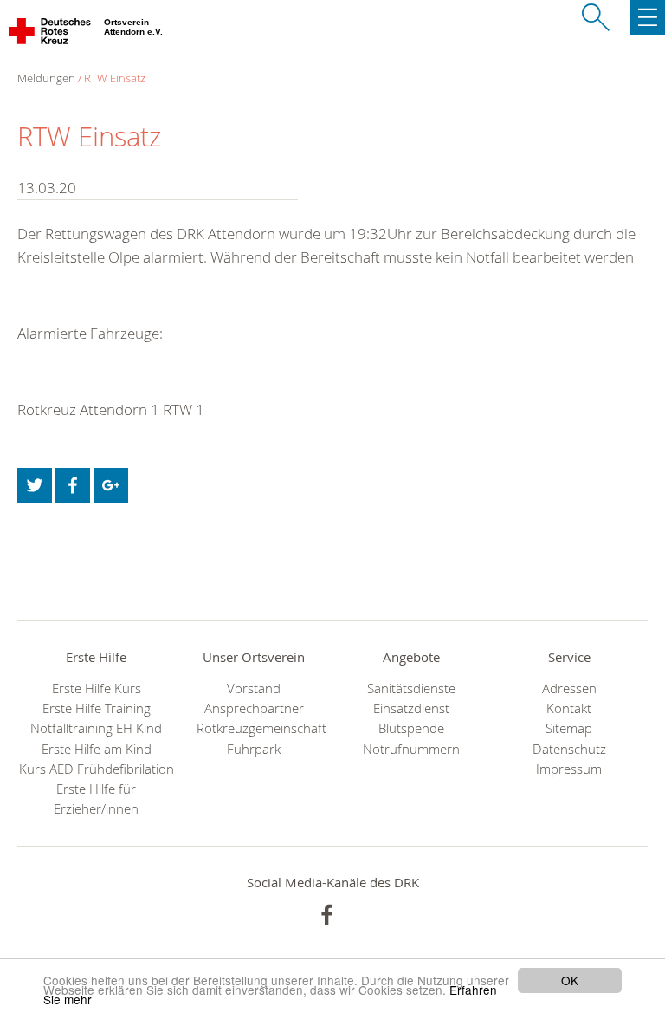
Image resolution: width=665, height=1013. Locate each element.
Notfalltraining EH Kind (96, 728)
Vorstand (254, 688)
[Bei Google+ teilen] (111, 485)
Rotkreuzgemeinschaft (254, 728)
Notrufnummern (411, 749)
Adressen (569, 688)
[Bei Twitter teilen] (34, 485)
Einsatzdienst (411, 708)
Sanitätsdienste (411, 688)
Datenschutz (569, 749)
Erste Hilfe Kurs (96, 688)
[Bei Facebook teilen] (72, 485)
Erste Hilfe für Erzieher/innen (96, 799)
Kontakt (568, 708)
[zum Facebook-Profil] (327, 914)
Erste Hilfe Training (96, 708)
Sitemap (569, 728)
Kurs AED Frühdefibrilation (96, 769)
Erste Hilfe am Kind (97, 749)
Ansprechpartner (254, 708)
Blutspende (411, 728)
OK (569, 980)
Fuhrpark (254, 749)
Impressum (569, 769)
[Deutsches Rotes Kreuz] (50, 34)
